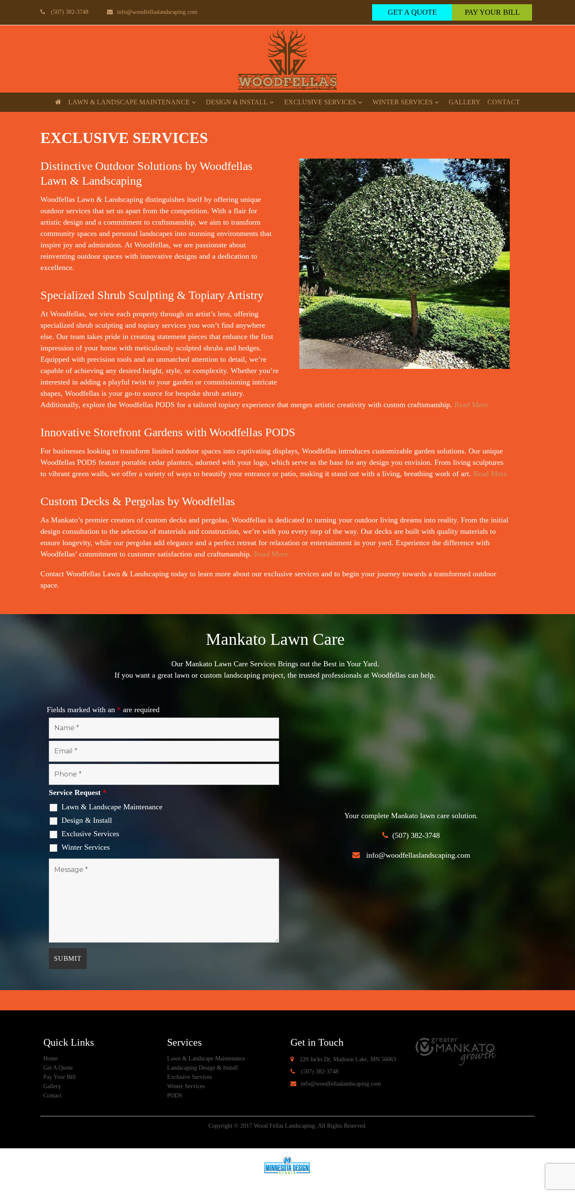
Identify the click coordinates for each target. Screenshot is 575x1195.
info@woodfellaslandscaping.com (157, 12)
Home (50, 1058)
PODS (174, 1095)
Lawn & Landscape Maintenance (129, 102)
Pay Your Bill (492, 12)
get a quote (412, 12)
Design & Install (237, 102)
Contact (503, 102)
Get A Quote (58, 1068)
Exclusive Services (320, 102)
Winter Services (403, 102)
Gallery (465, 102)
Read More (471, 404)
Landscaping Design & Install (202, 1068)
